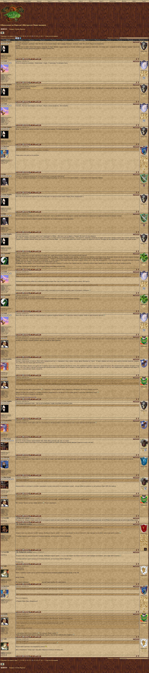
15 (34, 36)
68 (6, 581)
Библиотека (113, 1)
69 (10, 161)
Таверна (15, 1)
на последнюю (53, 36)
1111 (7, 453)
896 (7, 539)
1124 (7, 473)
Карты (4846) (27, 1)
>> (44, 36)
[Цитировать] (136, 42)
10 (23, 36)
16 (37, 36)
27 (11, 160)
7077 (7, 162)
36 (8, 538)
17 (39, 36)
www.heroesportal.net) (35, 582)
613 (7, 267)
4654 (7, 80)
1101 (7, 190)
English (144, 1)
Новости (39, 1)
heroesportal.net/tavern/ (37, 88)
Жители (124, 1)
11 (25, 36)
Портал (5, 1)
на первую (11, 36)
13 (30, 36)
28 (9, 537)
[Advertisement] (86, 13)
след (47, 36)
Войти (134, 1)
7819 (7, 355)
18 (41, 36)
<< (19, 36)
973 (7, 373)
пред (16, 36)
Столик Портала (20, 29)
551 (7, 57)
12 (27, 36)
